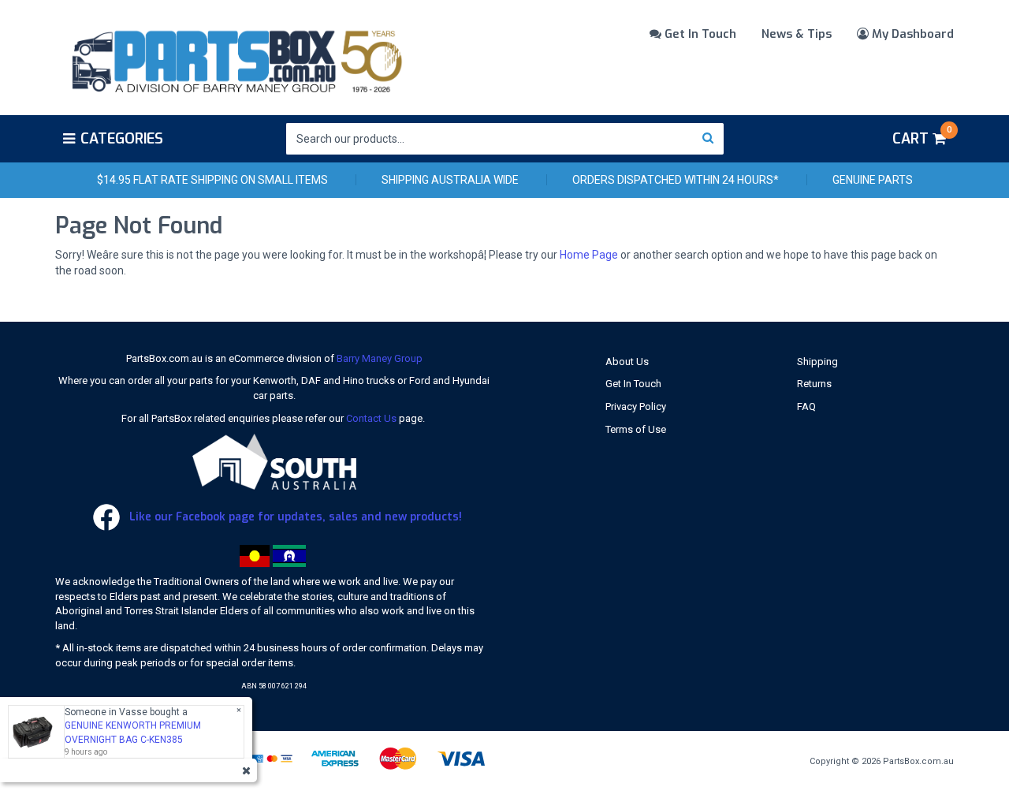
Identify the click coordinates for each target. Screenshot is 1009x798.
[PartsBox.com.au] (235, 58)
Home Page (589, 254)
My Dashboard (911, 34)
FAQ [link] (806, 406)
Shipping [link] (817, 361)
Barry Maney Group (380, 358)
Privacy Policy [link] (635, 406)
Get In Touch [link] (633, 384)
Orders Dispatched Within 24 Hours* (675, 179)
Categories (121, 138)
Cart (921, 136)
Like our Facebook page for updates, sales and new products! (294, 516)
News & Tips (796, 34)
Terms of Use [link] (635, 429)
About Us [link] (627, 361)
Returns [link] (814, 384)
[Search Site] (708, 139)
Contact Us (371, 418)
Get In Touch (698, 34)
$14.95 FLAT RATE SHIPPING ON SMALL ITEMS (212, 179)
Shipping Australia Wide (450, 179)
